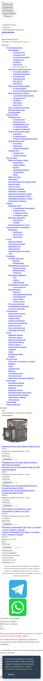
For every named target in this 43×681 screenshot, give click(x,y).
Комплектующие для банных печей (22, 182)
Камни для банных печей (18, 160)
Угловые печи (18, 60)
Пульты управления (21, 148)
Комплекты (17, 134)
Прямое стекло (19, 210)
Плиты (10, 352)
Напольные (17, 146)
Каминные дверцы (15, 335)
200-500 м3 (17, 84)
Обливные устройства (16, 191)
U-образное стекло (20, 215)
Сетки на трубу (14, 186)
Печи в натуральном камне (19, 86)
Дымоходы (11, 256)
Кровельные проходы (16, 313)
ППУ (15, 277)
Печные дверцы (14, 345)
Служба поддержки (9, 553)
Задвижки (12, 349)
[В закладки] (14, 459)
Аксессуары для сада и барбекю (21, 378)
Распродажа (11, 402)
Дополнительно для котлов (19, 251)
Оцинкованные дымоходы (18, 306)
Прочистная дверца (16, 342)
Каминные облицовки (16, 218)
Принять (11, 674)
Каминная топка (14, 206)
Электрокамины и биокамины (18, 227)
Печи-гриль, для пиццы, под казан (21, 361)
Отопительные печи (14, 48)
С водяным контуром (21, 57)
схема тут (26, 42)
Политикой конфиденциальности (18, 669)
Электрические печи (16, 141)
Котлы (9, 239)
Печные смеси (14, 318)
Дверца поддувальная (17, 340)
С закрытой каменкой (21, 129)
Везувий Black (18, 263)
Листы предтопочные (16, 328)
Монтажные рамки (15, 354)
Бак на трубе (18, 299)
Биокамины (12, 230)
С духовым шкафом (21, 72)
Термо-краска (13, 400)
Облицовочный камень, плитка (20, 198)
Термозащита (12, 311)
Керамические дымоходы (18, 285)
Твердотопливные (15, 242)
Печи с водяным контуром (18, 107)
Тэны (10, 254)
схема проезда (8, 32)
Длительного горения (16, 244)
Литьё (9, 333)
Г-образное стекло (20, 213)
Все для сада (12, 359)
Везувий (16, 261)
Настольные (18, 234)
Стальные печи (19, 55)
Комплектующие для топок (18, 225)
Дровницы (12, 388)
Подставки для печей (16, 330)
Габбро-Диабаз (19, 165)
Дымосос (16, 292)
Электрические (14, 249)
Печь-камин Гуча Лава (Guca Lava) (15, 511)
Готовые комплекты (16, 258)
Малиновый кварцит (21, 170)
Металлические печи (16, 110)
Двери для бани (14, 177)
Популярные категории (11, 555)
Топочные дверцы (15, 337)
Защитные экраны (15, 390)
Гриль (10, 366)
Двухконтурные (19, 270)
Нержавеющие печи (21, 124)
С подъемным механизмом (24, 208)
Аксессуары (17, 237)
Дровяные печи (14, 117)
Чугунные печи (19, 52)
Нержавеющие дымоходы (18, 266)
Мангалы (11, 371)
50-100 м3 (17, 62)
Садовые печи (14, 368)
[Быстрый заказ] (14, 547)
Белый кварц (18, 163)
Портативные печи (15, 373)
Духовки (11, 357)
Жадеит (16, 167)
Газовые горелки (19, 155)
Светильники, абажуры (17, 201)
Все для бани (12, 158)
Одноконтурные (19, 268)
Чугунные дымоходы (16, 304)
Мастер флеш (18, 282)
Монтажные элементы (17, 275)
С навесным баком (20, 127)
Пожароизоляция (15, 316)
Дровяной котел (14, 246)
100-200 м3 (17, 64)
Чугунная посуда (15, 376)
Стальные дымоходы (16, 309)
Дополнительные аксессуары (19, 392)
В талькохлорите (19, 88)
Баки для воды (14, 184)
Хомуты (16, 280)
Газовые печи (13, 151)
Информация (7, 550)
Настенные (17, 143)
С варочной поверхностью (23, 95)
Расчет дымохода (13, 404)
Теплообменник (19, 297)
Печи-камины (13, 50)
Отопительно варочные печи (19, 69)
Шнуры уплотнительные (17, 323)
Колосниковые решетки (17, 347)
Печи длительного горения (18, 93)
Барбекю (11, 364)
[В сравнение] (17, 459)
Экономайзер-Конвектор (22, 294)
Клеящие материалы (16, 321)
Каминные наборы (15, 385)
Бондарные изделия (16, 189)
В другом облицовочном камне (25, 91)
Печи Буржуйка (14, 112)
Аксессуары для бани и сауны (20, 194)
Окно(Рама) (13, 179)
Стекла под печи (14, 325)
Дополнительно (14, 289)
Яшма (15, 175)
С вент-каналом (19, 287)
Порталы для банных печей (19, 196)
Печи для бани (12, 115)
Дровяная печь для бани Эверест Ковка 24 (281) (21, 446)
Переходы (17, 273)
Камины (10, 203)
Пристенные (18, 220)
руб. (7, 10)
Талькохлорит (18, 172)
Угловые (16, 222)
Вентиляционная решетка (18, 395)
